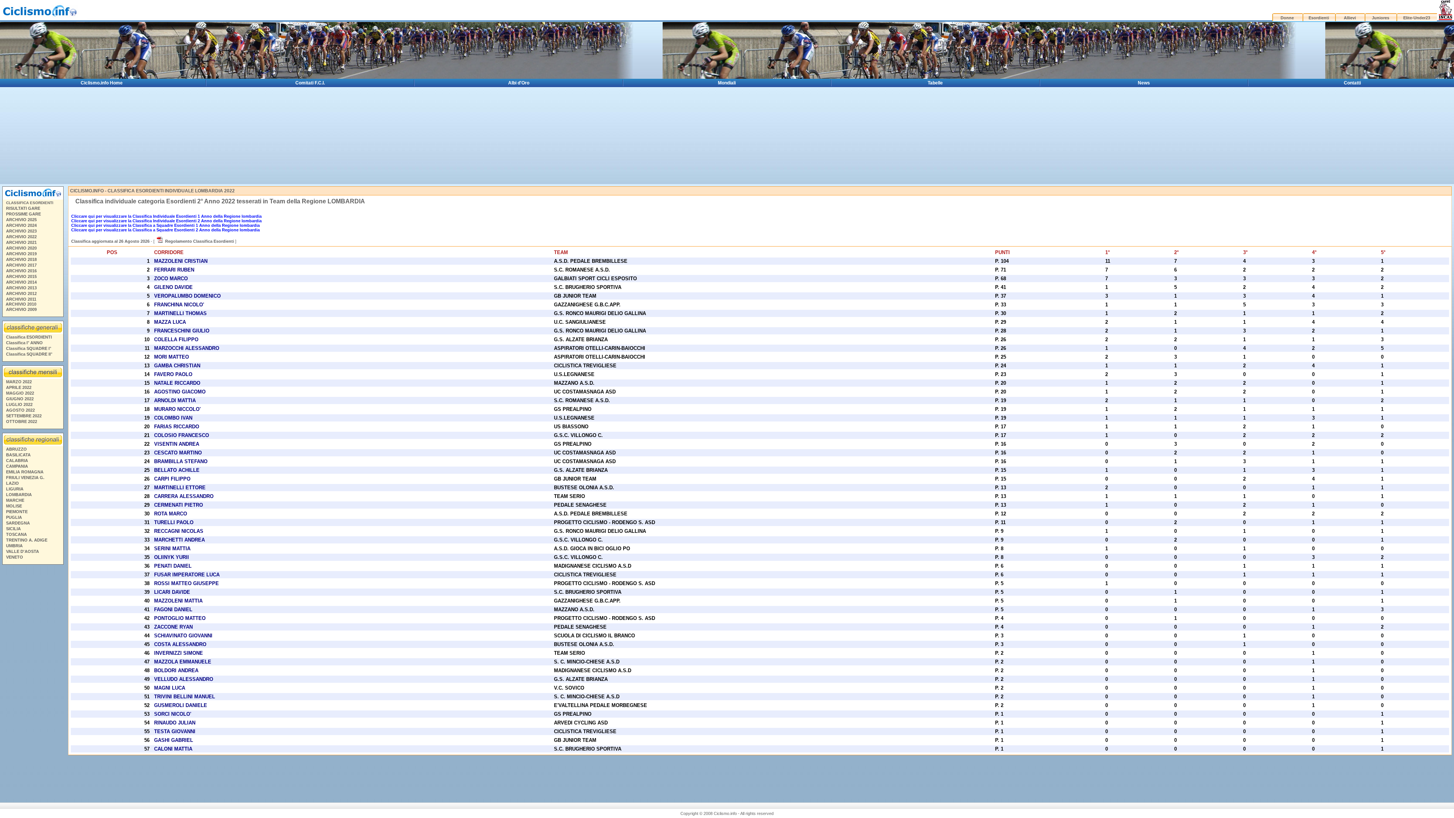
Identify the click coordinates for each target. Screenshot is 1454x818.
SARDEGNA (18, 523)
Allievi (1350, 18)
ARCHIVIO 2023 (21, 231)
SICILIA (13, 528)
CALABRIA (17, 460)
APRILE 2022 (18, 387)
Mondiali (727, 83)
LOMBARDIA (19, 494)
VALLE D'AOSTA (22, 551)
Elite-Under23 (1416, 18)
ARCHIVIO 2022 (21, 236)
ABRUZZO (16, 449)
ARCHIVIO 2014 (21, 282)
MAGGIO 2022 (20, 393)
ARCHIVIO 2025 (21, 219)
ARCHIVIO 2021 (21, 242)
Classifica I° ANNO (24, 342)
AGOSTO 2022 (20, 410)
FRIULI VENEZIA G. (25, 477)
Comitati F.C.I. (310, 83)
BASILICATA (18, 455)
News (1144, 83)
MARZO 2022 (19, 381)
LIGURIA (14, 489)
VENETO (14, 557)
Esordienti (1319, 18)
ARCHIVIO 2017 (21, 265)
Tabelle (935, 83)
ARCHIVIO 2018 (21, 259)
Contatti (1352, 83)
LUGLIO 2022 (19, 404)
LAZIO (12, 483)
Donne (1287, 18)
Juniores (1380, 18)
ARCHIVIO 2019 (21, 253)
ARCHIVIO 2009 (21, 309)
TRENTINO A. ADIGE (26, 540)
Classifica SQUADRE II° (29, 354)
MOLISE (14, 506)
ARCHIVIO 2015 (21, 276)
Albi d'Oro (518, 83)
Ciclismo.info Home (102, 83)
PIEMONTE (17, 511)
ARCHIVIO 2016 (21, 271)
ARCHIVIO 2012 (21, 293)
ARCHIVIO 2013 (21, 288)
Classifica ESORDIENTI (29, 337)
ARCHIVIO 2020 (21, 248)
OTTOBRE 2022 (21, 421)
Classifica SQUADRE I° (28, 348)
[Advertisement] (32, 678)
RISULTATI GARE (23, 208)
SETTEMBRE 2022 (24, 416)
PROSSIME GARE (23, 214)
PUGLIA (14, 517)
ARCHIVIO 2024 (21, 225)
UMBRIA (14, 545)
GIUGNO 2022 (20, 399)
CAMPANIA (17, 466)
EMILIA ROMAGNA (25, 472)
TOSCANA (16, 534)
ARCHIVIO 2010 (21, 304)
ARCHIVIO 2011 (21, 299)
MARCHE (15, 500)
